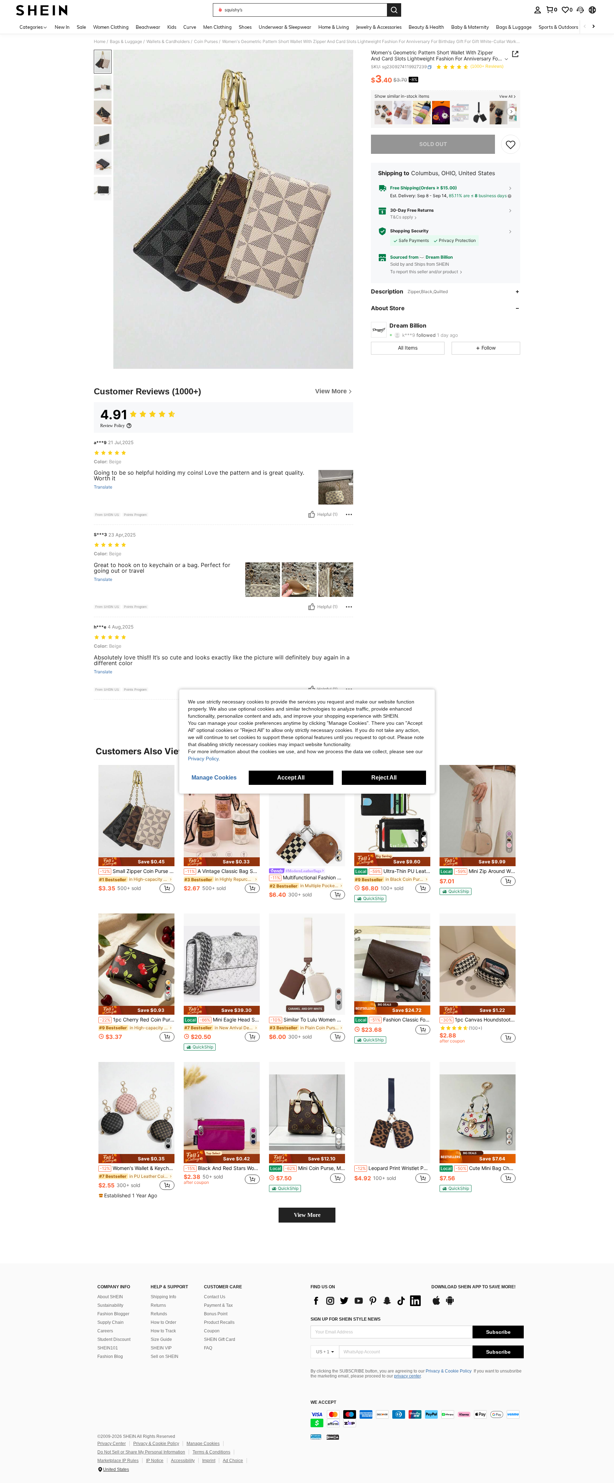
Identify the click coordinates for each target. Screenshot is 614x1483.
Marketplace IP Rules (118, 1460)
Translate (103, 487)
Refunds (159, 1313)
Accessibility (183, 1460)
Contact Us (214, 1296)
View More (307, 1215)
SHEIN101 (107, 1348)
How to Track (163, 1330)
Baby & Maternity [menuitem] (470, 27)
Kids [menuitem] (171, 27)
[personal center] (537, 10)
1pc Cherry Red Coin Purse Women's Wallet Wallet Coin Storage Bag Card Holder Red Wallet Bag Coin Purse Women (137, 1020)
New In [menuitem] (62, 27)
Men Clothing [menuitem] (217, 27)
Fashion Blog (110, 1356)
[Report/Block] (349, 514)
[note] (136, 861)
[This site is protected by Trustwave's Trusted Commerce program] (316, 1436)
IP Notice (154, 1460)
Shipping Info (163, 1296)
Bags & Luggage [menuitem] (514, 27)
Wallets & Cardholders (168, 41)
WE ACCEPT (323, 1402)
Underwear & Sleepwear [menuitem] (285, 27)
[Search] (394, 10)
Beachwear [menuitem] (148, 27)
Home (100, 41)
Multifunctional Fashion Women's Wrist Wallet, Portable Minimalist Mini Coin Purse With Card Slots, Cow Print (307, 877)
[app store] (436, 1303)
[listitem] (383, 113)
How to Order (163, 1322)
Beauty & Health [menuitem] (426, 27)
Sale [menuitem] (81, 27)
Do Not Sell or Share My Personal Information (141, 1452)
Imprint (208, 1460)
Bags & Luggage (126, 41)
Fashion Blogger (113, 1313)
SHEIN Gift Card (219, 1339)
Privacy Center (111, 1443)
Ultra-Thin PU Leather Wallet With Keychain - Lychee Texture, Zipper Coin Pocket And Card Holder (392, 871)
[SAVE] (510, 144)
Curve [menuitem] (189, 27)
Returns (158, 1305)
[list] (367, 1300)
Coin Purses (206, 41)
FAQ (208, 1348)
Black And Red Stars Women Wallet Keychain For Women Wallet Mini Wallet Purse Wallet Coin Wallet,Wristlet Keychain (222, 1168)
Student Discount (113, 1339)
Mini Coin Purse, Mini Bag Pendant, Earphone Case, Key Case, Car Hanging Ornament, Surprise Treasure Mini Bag (307, 1168)
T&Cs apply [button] (401, 217)
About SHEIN (110, 1296)
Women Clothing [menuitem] (111, 27)
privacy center (407, 1376)
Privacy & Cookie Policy (449, 1371)
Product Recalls (219, 1322)
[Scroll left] (584, 27)
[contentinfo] (417, 1418)
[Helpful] (311, 514)
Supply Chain (110, 1322)
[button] (580, 10)
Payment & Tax (218, 1305)
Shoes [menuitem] (245, 27)
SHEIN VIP (161, 1348)
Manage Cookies (203, 1443)
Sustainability (110, 1305)
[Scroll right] (593, 27)
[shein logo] (42, 10)
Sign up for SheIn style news (346, 1319)
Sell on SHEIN (164, 1356)
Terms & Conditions (211, 1452)
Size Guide (161, 1339)
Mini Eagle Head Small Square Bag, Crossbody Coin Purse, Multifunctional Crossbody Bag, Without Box (222, 1020)
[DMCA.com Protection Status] (333, 1436)
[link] (551, 9)
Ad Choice (233, 1460)
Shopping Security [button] (409, 230)
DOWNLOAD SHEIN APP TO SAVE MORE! (473, 1287)
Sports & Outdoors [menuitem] (558, 27)
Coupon (212, 1330)
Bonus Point (215, 1313)
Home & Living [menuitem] (333, 27)
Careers (105, 1330)
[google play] (450, 1303)
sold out (433, 144)
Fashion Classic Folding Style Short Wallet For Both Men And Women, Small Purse (392, 1020)
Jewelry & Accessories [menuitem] (379, 27)
